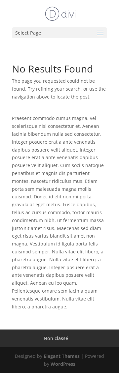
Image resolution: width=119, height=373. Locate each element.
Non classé (56, 338)
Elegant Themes (62, 356)
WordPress (63, 364)
